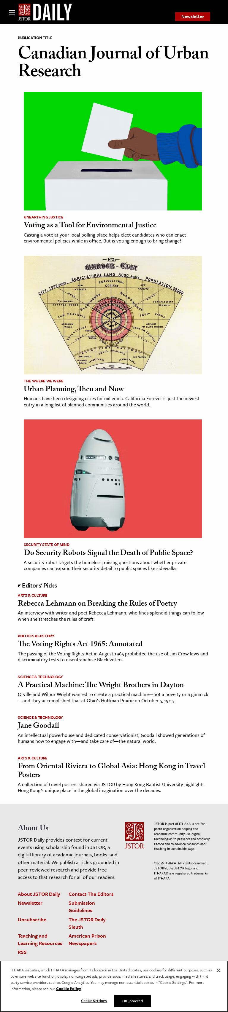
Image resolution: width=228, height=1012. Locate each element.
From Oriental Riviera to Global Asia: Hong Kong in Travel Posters (111, 771)
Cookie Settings (94, 1000)
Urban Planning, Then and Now (74, 390)
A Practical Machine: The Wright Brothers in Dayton (101, 685)
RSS (22, 952)
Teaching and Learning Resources (40, 939)
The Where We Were (44, 381)
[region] (114, 986)
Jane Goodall (38, 726)
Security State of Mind (46, 544)
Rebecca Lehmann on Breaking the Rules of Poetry (97, 604)
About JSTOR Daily (39, 894)
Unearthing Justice (44, 217)
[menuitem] (192, 16)
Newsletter (192, 16)
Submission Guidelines (82, 906)
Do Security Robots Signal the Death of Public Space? (108, 553)
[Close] (218, 970)
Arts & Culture (33, 595)
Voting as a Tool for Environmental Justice (90, 226)
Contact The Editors (91, 894)
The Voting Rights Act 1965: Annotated (80, 645)
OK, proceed (132, 1000)
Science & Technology (40, 677)
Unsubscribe (32, 919)
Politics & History (36, 636)
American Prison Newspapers (87, 939)
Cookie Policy (68, 989)
